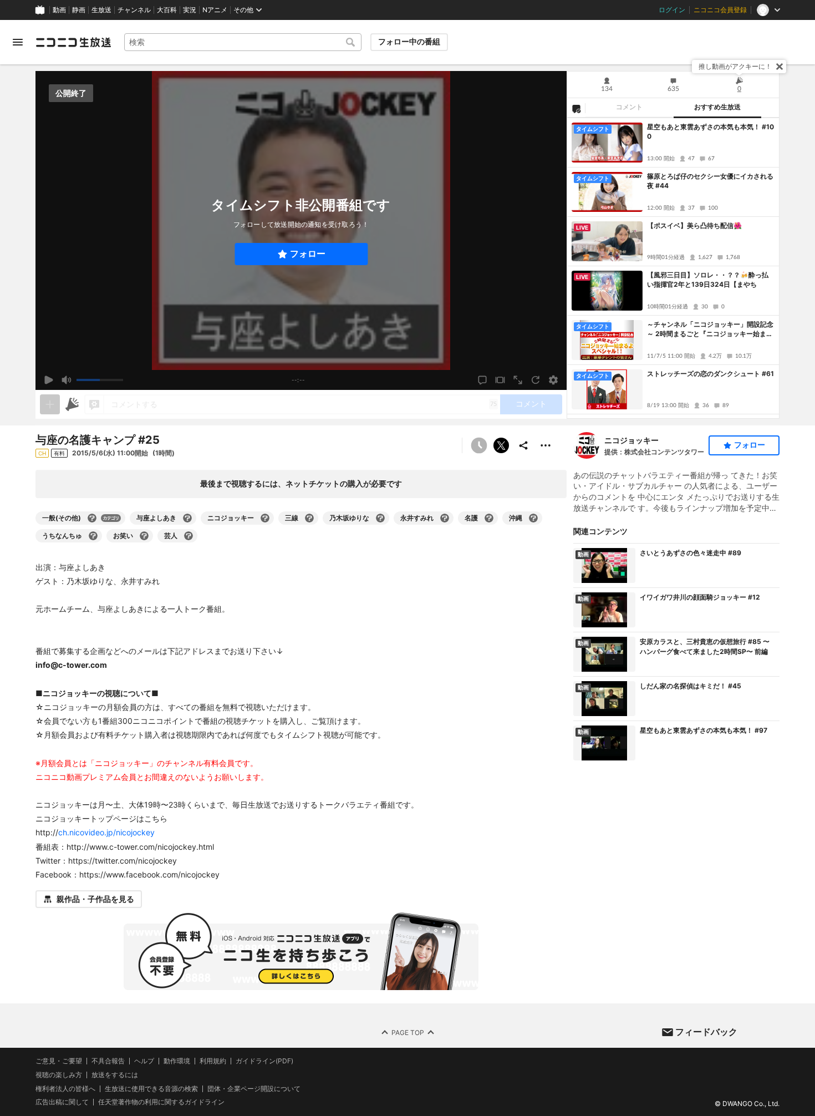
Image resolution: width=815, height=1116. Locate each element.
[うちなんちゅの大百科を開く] (93, 535)
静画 (78, 10)
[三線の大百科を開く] (309, 518)
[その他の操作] (545, 445)
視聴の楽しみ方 (58, 1075)
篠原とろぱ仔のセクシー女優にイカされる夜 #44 (710, 181)
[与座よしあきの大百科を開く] (187, 518)
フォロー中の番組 (409, 41)
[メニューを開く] (18, 42)
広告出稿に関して (62, 1102)
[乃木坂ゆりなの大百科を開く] (380, 518)
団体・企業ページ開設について (253, 1088)
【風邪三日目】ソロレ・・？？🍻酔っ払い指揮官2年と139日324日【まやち (707, 279)
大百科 (167, 10)
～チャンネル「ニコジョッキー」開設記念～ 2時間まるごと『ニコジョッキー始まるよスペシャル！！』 (710, 329)
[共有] (523, 445)
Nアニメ (214, 10)
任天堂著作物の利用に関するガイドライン (161, 1102)
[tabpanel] (673, 268)
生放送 (101, 10)
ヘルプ (144, 1061)
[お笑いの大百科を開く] (144, 535)
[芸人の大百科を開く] (188, 535)
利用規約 (213, 1061)
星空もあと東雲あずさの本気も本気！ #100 (710, 131)
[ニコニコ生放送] (73, 42)
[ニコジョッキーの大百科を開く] (265, 518)
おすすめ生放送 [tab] (717, 107)
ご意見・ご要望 (58, 1061)
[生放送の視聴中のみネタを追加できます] (50, 404)
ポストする (501, 445)
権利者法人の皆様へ (65, 1088)
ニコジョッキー (631, 440)
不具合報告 (108, 1061)
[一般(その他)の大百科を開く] (92, 518)
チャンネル (134, 10)
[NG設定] (576, 108)
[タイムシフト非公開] (479, 445)
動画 (59, 10)
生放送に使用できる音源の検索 (151, 1088)
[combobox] (242, 42)
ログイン (672, 10)
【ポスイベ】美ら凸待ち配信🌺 (694, 225)
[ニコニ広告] (72, 404)
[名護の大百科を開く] (489, 518)
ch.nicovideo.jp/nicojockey (106, 832)
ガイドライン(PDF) (264, 1061)
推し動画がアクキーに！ (735, 66)
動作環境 (177, 1061)
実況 (189, 10)
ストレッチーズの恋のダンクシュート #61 (710, 373)
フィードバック (706, 1031)
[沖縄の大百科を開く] (533, 518)
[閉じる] (779, 66)
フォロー (307, 253)
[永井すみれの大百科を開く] (444, 518)
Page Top (407, 1032)
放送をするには (114, 1075)
